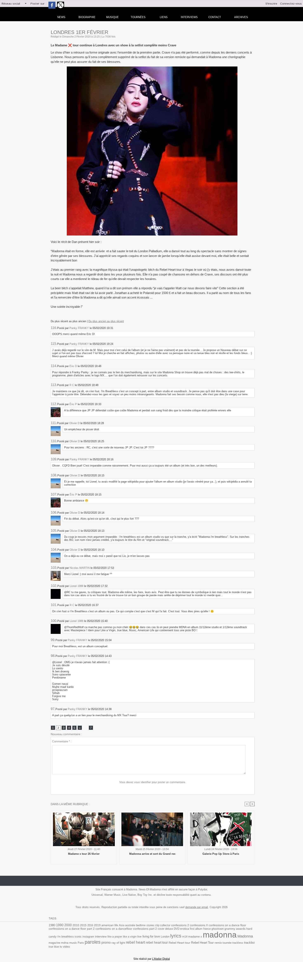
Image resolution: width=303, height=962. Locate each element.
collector (165, 925)
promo (106, 942)
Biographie (87, 17)
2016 (90, 925)
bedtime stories (145, 925)
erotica (184, 928)
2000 (68, 925)
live (139, 936)
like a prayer (114, 936)
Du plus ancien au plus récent (106, 321)
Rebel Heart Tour (202, 942)
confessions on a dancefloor (113, 928)
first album (196, 928)
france (207, 928)
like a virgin (129, 936)
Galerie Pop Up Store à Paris (220, 853)
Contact (214, 17)
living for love (151, 936)
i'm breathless (65, 936)
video (66, 946)
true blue (54, 946)
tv (61, 946)
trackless (237, 942)
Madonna (245, 936)
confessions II (199, 925)
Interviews (189, 17)
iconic (78, 936)
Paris (81, 942)
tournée (227, 942)
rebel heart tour (157, 942)
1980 (52, 925)
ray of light (118, 942)
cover (161, 928)
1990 (59, 925)
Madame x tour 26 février (84, 853)
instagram (88, 936)
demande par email (196, 907)
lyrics (175, 936)
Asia (121, 925)
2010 (76, 925)
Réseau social (11, 4)
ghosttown (217, 928)
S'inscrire (271, 4)
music (73, 942)
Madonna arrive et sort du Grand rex (152, 853)
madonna (220, 934)
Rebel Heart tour (179, 942)
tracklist (249, 942)
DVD (176, 928)
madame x (195, 936)
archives (241, 17)
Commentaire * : (62, 741)
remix (218, 942)
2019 (97, 925)
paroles (93, 942)
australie (130, 925)
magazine (54, 942)
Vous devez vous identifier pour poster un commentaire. (152, 782)
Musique (112, 17)
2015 (83, 925)
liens (164, 17)
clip (157, 925)
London (165, 936)
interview (101, 936)
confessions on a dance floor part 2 (72, 928)
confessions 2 (180, 925)
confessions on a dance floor (227, 925)
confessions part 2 (145, 928)
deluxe (169, 928)
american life (109, 925)
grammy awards (234, 928)
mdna (64, 942)
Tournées (138, 17)
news (61, 17)
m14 (184, 936)
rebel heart (135, 942)
